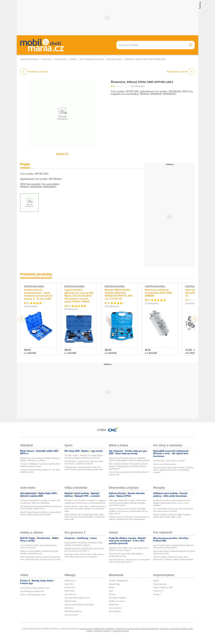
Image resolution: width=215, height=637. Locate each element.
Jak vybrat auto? (71, 615)
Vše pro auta (60, 59)
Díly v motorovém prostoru (92, 59)
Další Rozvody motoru (34, 286)
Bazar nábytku (115, 611)
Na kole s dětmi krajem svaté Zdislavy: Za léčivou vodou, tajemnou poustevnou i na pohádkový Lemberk (173, 469)
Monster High (114, 584)
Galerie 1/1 (62, 153)
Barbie (111, 587)
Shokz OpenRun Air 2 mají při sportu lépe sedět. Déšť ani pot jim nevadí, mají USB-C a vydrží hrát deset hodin (84, 517)
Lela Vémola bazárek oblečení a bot (34, 588)
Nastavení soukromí (102, 631)
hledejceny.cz (70, 581)
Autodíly (73, 59)
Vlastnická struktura (121, 631)
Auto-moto (46, 59)
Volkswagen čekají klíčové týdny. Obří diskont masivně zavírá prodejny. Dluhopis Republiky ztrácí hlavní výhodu (127, 502)
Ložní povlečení (115, 608)
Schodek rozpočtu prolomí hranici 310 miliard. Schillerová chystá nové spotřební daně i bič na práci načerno (128, 511)
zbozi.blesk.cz (70, 594)
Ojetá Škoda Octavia (72, 611)
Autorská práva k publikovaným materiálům (96, 629)
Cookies (89, 631)
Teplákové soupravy (117, 601)
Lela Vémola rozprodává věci (32, 591)
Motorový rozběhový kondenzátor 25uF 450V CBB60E (158, 292)
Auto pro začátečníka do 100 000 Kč (79, 605)
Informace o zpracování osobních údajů (176, 629)
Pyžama (112, 594)
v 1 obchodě (30, 352)
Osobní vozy (69, 587)
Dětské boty (114, 605)
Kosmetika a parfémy (117, 598)
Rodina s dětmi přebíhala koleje (33, 595)
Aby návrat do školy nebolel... (165, 464)
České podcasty (160, 584)
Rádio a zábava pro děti (163, 587)
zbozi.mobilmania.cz (29, 59)
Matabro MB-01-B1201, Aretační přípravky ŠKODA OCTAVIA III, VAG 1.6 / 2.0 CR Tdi (119, 294)
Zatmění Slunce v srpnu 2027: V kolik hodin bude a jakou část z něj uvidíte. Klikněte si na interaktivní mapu (85, 508)
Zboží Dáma (69, 591)
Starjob (156, 581)
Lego (111, 591)
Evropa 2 (157, 594)
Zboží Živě (68, 584)
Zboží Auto (68, 608)
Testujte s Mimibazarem (118, 581)
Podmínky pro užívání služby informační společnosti (137, 629)
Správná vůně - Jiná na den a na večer (169, 461)
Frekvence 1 (158, 591)
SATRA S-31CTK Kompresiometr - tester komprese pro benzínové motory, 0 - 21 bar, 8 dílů (38, 294)
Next (194, 319)
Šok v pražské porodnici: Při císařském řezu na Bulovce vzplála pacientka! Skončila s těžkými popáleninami (128, 466)
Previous (21, 318)
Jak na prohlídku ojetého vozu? (77, 598)
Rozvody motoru (114, 59)
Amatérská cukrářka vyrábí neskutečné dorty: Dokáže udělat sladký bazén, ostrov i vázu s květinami (172, 502)
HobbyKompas (70, 601)
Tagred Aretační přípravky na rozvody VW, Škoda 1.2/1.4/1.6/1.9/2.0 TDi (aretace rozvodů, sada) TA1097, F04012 (78, 295)
